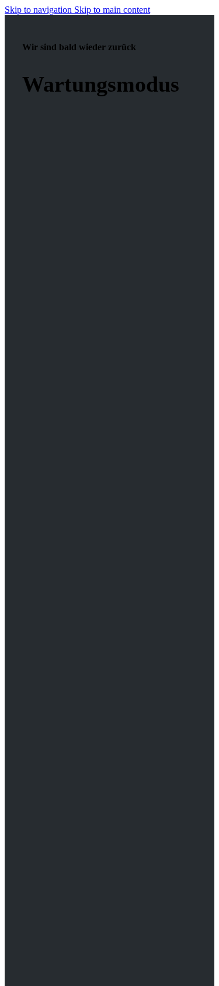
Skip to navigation (39, 10)
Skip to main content (112, 10)
